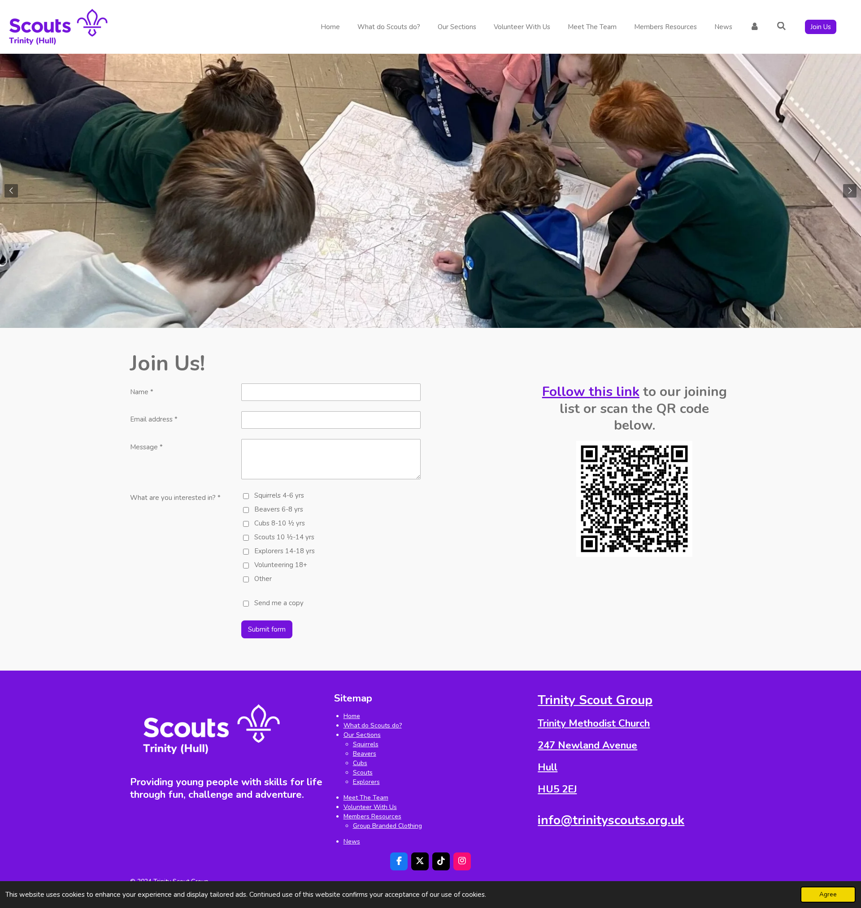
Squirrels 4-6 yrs (279, 495)
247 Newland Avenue (587, 745)
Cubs (360, 763)
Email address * (154, 419)
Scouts (363, 772)
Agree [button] (828, 894)
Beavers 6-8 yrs (278, 509)
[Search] (781, 26)
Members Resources (372, 816)
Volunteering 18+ (280, 564)
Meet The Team (366, 797)
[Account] (754, 27)
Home (352, 716)
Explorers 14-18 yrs (284, 551)
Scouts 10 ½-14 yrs (284, 537)
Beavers (364, 753)
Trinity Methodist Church (594, 723)
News (352, 841)
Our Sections (362, 735)
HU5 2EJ (557, 789)
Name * (141, 391)
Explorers (366, 782)
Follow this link (590, 392)
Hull (547, 767)
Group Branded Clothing (387, 826)
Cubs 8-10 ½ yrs (279, 523)
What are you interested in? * (175, 497)
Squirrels (365, 744)
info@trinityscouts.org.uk (611, 820)
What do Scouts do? (373, 725)
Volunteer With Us (370, 807)
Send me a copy (279, 602)
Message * (146, 447)
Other (263, 578)
